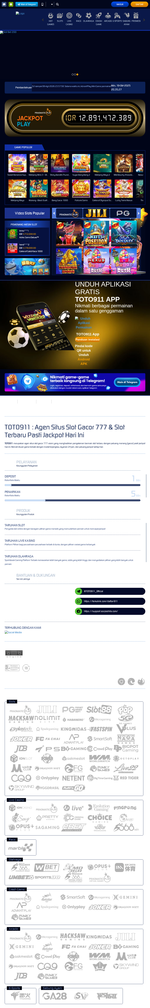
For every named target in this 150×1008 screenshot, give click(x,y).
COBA (71, 229)
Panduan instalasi (88, 339)
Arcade (108, 21)
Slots (60, 21)
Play (23, 124)
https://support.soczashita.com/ (101, 611)
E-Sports (117, 21)
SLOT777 (10, 401)
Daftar (139, 4)
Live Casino (69, 23)
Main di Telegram (28, 4)
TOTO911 (9, 443)
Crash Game (99, 23)
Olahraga (88, 21)
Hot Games (50, 23)
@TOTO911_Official (93, 591)
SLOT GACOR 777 (63, 401)
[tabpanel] (75, 55)
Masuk (120, 4)
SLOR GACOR (27, 401)
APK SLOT (43, 401)
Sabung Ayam (127, 23)
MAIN (20, 163)
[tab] (69, 213)
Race (78, 21)
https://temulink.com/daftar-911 (101, 601)
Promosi (136, 21)
